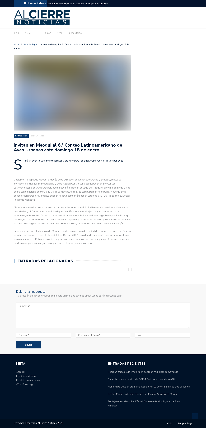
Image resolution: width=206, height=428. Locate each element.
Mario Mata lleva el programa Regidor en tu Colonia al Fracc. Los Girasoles (149, 386)
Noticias (29, 33)
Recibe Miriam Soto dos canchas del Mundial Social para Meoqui (143, 394)
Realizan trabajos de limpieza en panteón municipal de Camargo (75, 3)
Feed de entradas (26, 376)
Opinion (47, 33)
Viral (59, 33)
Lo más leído (75, 33)
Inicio (16, 33)
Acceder (20, 372)
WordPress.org (24, 384)
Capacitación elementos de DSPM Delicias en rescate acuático (142, 379)
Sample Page (185, 423)
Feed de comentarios (28, 380)
